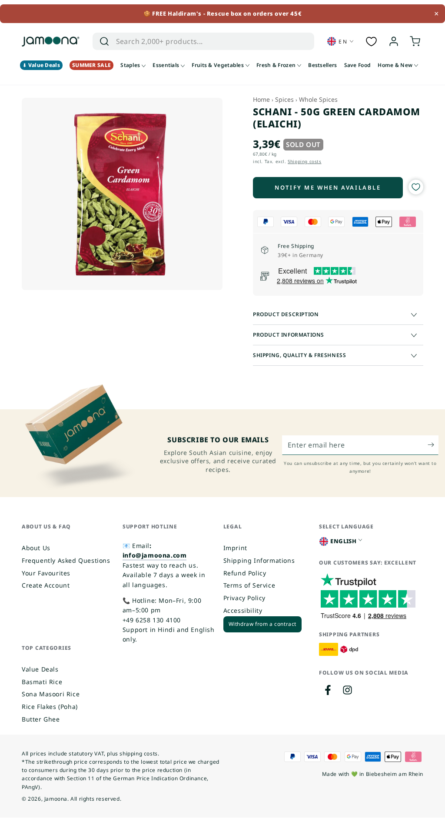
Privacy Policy (244, 598)
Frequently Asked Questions (66, 560)
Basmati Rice (42, 682)
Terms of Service (249, 585)
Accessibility (242, 610)
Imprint (235, 548)
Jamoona (55, 798)
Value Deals (40, 669)
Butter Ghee (41, 719)
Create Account (46, 585)
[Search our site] (104, 41)
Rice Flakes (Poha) (50, 706)
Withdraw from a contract (262, 624)
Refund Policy (244, 573)
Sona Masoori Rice (51, 694)
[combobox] (194, 41)
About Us (36, 548)
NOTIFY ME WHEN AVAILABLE (328, 187)
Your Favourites (46, 573)
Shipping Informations (259, 560)
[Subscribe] (433, 444)
